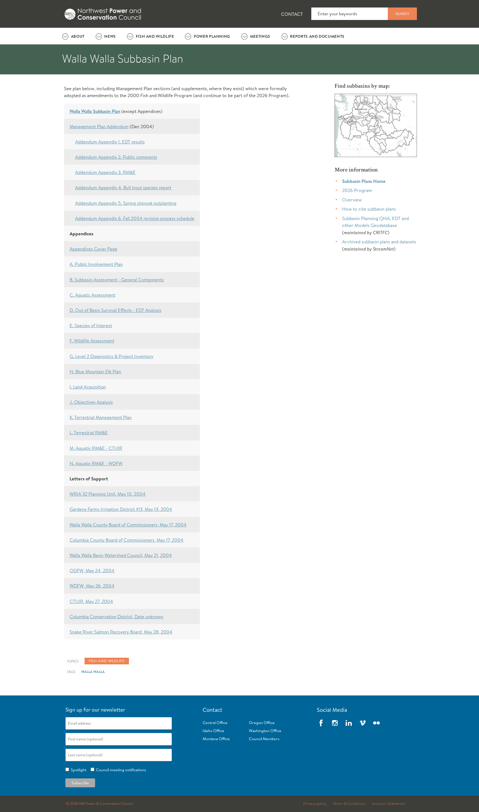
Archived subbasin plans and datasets (379, 241)
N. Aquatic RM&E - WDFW (96, 463)
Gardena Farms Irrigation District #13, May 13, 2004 (121, 509)
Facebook (321, 723)
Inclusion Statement (389, 803)
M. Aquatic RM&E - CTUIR (96, 448)
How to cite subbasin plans (369, 209)
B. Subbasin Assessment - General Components (117, 279)
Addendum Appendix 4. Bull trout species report (123, 187)
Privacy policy (315, 803)
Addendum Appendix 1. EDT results (110, 141)
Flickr (376, 723)
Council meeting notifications (120, 770)
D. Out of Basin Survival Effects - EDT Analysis (115, 310)
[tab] (73, 36)
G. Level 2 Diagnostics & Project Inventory (111, 356)
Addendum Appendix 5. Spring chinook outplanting (125, 203)
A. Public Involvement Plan (96, 264)
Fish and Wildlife (155, 36)
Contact (292, 14)
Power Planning (212, 36)
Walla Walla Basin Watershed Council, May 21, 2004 (121, 555)
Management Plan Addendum (99, 126)
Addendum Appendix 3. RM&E (105, 172)
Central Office (215, 722)
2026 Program (357, 190)
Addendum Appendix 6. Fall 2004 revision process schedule (134, 218)
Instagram (335, 723)
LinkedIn (349, 723)
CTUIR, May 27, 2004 (91, 601)
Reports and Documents (317, 36)
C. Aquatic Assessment (92, 295)
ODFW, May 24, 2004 (92, 570)
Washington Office (265, 730)
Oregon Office (262, 722)
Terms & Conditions (349, 803)
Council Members (264, 739)
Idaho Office (213, 730)
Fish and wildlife (107, 660)
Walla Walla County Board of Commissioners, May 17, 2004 (128, 524)
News (110, 36)
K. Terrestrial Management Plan (101, 417)
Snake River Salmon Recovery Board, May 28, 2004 (121, 632)
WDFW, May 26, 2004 (92, 585)
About (78, 36)
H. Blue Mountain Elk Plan (95, 371)
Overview (352, 199)
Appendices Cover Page (93, 249)
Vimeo (362, 723)
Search (402, 13)
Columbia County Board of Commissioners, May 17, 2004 (127, 540)
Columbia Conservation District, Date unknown (116, 616)
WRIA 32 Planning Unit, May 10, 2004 (108, 494)
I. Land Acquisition (88, 387)
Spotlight (77, 770)
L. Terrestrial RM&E (89, 432)
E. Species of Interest (91, 325)
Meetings (260, 36)
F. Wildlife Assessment (92, 340)
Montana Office (216, 739)
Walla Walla (93, 671)
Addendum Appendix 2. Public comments (116, 157)
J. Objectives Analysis (91, 402)
